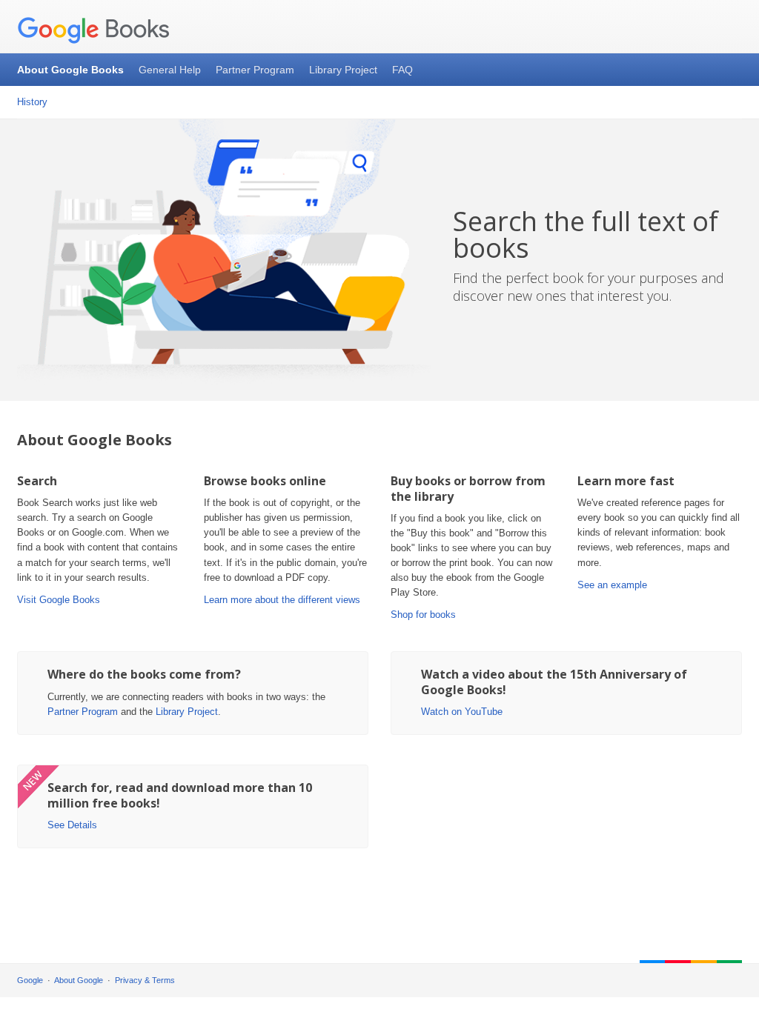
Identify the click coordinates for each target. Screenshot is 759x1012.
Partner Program (255, 70)
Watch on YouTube (462, 711)
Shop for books (423, 614)
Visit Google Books (58, 599)
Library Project (343, 70)
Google (30, 980)
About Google (78, 980)
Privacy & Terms (145, 980)
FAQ (402, 70)
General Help (170, 70)
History (32, 101)
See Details (72, 824)
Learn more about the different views (282, 599)
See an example (612, 584)
